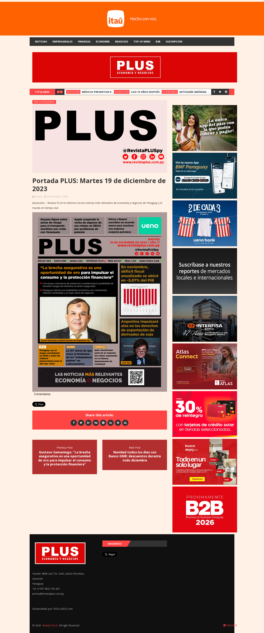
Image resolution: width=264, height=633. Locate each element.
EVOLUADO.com (63, 608)
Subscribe (231, 625)
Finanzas (84, 41)
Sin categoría (44, 101)
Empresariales (62, 41)
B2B (158, 41)
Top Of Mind (141, 41)
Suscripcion (174, 41)
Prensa (38, 196)
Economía (103, 41)
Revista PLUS (50, 625)
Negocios (121, 41)
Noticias (41, 41)
